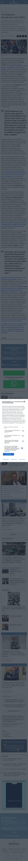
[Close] (25, 401)
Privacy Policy (22, 459)
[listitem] (14, 427)
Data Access (14, 459)
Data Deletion (6, 459)
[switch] (22, 431)
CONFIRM (8, 454)
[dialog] (14, 430)
